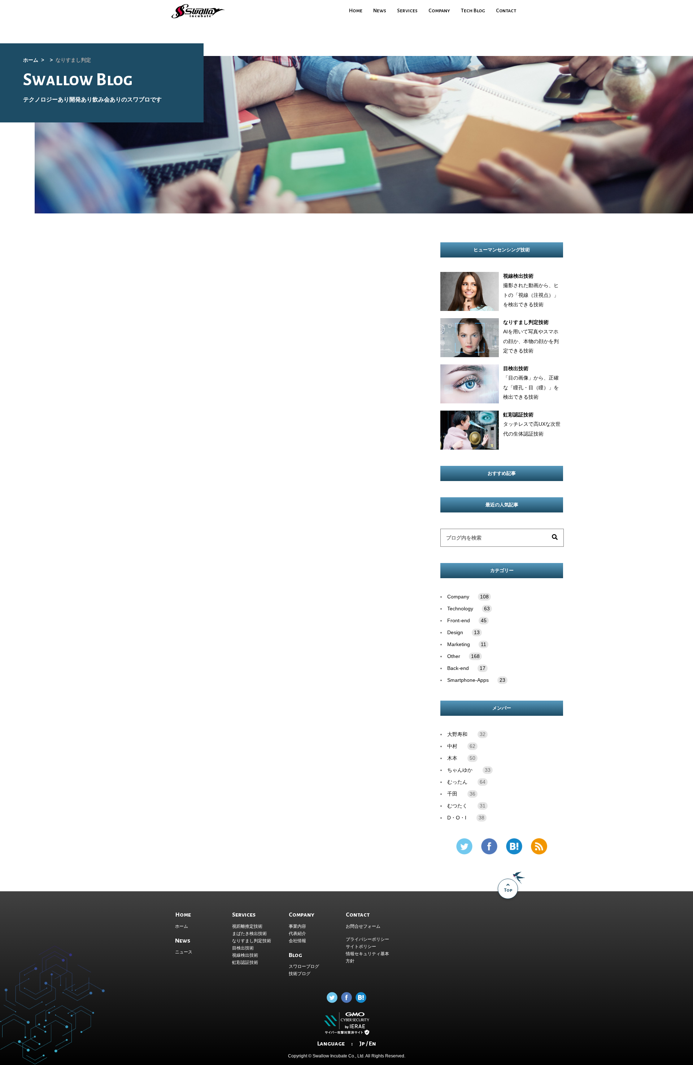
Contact (506, 10)
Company (439, 10)
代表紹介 (297, 933)
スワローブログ (304, 966)
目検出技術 (243, 948)
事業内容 (297, 926)
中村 (452, 746)
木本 (452, 758)
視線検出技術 (245, 955)
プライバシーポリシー (367, 939)
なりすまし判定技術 (251, 940)
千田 (452, 794)
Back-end (466, 668)
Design (463, 632)
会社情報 (297, 940)
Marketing (466, 644)
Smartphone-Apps (476, 680)
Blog (295, 955)
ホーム (181, 926)
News (379, 10)
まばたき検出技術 (249, 933)
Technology (468, 608)
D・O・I (456, 818)
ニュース (183, 951)
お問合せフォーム (363, 926)
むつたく (457, 806)
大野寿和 (457, 734)
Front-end (467, 620)
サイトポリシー (361, 946)
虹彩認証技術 (245, 962)
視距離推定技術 (247, 926)
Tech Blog (473, 10)
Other (463, 656)
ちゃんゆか (459, 770)
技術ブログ (299, 973)
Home (355, 10)
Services (407, 10)
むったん (457, 782)
